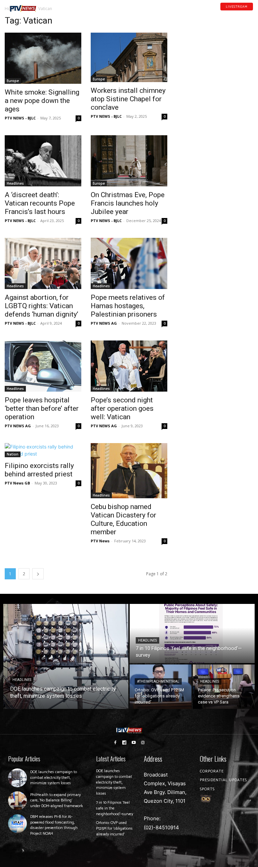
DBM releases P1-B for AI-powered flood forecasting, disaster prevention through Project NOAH (54, 825)
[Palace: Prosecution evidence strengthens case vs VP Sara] (224, 686)
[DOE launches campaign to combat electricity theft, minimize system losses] (65, 656)
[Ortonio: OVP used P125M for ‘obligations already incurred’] (160, 686)
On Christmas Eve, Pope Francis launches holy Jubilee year (128, 203)
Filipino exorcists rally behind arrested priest (39, 470)
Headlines (15, 183)
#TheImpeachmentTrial (158, 681)
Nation (12, 454)
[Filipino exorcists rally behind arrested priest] (43, 450)
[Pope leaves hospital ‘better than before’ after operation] (43, 366)
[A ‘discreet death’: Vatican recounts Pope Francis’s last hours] (43, 160)
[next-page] (38, 573)
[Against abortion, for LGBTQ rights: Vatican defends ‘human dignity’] (43, 263)
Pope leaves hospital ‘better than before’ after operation (42, 408)
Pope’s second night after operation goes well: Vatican (122, 408)
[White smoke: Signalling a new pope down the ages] (43, 58)
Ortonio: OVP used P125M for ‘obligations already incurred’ (114, 828)
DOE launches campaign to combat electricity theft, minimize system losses (53, 778)
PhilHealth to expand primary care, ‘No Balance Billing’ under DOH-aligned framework (56, 800)
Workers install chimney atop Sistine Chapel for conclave (128, 98)
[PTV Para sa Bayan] (22, 8)
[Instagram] (143, 742)
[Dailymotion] (233, 13)
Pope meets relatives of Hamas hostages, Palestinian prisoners (128, 305)
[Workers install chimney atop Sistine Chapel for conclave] (129, 57)
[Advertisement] (215, 49)
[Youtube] (242, 13)
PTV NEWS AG (104, 323)
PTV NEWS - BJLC (20, 117)
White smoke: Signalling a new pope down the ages (42, 100)
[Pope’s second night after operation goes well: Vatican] (129, 366)
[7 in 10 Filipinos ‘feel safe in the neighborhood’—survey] (192, 633)
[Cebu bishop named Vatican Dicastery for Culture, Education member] (129, 470)
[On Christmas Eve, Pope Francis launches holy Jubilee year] (129, 160)
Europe (13, 80)
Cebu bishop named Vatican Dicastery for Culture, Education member (123, 519)
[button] (49, 5)
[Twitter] (251, 13)
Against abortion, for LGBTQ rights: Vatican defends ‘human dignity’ (41, 305)
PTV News (100, 540)
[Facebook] (224, 13)
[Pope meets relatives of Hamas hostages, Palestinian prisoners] (129, 263)
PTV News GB (17, 482)
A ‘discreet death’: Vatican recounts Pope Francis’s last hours (40, 203)
